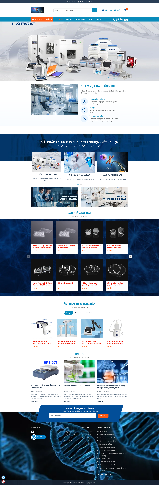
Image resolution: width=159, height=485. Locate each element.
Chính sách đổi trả (86, 438)
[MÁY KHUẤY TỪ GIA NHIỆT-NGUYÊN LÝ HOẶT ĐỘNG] (46, 371)
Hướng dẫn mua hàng (70, 431)
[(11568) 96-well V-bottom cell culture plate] (67, 232)
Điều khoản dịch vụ (69, 441)
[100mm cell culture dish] (67, 270)
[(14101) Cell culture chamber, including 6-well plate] (92, 232)
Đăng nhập (108, 10)
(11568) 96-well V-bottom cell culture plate (66, 246)
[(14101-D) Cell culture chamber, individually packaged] (117, 232)
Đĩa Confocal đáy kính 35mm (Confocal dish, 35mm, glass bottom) (42, 285)
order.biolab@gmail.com (110, 438)
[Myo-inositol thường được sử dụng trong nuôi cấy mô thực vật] (112, 371)
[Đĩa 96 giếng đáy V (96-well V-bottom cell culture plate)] (42, 232)
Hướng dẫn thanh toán (70, 435)
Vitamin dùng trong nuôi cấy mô (77, 385)
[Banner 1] (54, 196)
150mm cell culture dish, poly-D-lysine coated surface (115, 285)
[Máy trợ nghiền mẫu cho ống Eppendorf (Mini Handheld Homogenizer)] (67, 328)
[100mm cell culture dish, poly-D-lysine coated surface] (92, 270)
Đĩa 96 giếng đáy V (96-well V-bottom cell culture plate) (42, 246)
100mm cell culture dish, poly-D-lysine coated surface (90, 285)
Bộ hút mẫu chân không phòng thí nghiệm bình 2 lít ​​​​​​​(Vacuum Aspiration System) (116, 343)
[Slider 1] (79, 51)
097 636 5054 (122, 20)
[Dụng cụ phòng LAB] (79, 162)
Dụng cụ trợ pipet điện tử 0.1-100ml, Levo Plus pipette (42, 342)
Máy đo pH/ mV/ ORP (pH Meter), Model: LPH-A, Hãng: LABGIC (91, 343)
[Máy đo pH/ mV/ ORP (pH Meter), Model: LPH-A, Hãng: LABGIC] (92, 328)
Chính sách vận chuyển (87, 435)
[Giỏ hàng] (125, 10)
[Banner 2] (104, 196)
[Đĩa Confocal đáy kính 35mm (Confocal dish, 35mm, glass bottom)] (42, 270)
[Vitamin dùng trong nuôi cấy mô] (79, 371)
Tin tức (79, 353)
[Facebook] (98, 474)
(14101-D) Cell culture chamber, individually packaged (114, 247)
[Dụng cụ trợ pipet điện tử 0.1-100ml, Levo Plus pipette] (42, 328)
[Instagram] (110, 474)
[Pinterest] (106, 474)
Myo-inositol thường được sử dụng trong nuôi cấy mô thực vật (111, 386)
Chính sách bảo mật (86, 431)
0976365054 (110, 447)
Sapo (94, 482)
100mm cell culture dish (65, 283)
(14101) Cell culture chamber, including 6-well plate (91, 246)
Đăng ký (117, 10)
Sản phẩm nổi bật (79, 212)
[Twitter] (102, 474)
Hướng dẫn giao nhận (70, 438)
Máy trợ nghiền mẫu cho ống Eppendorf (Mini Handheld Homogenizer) (67, 343)
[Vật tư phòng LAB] (112, 162)
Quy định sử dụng (86, 441)
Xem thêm (34, 401)
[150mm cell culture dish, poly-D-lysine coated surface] (117, 270)
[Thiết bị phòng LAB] (46, 161)
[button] (78, 184)
